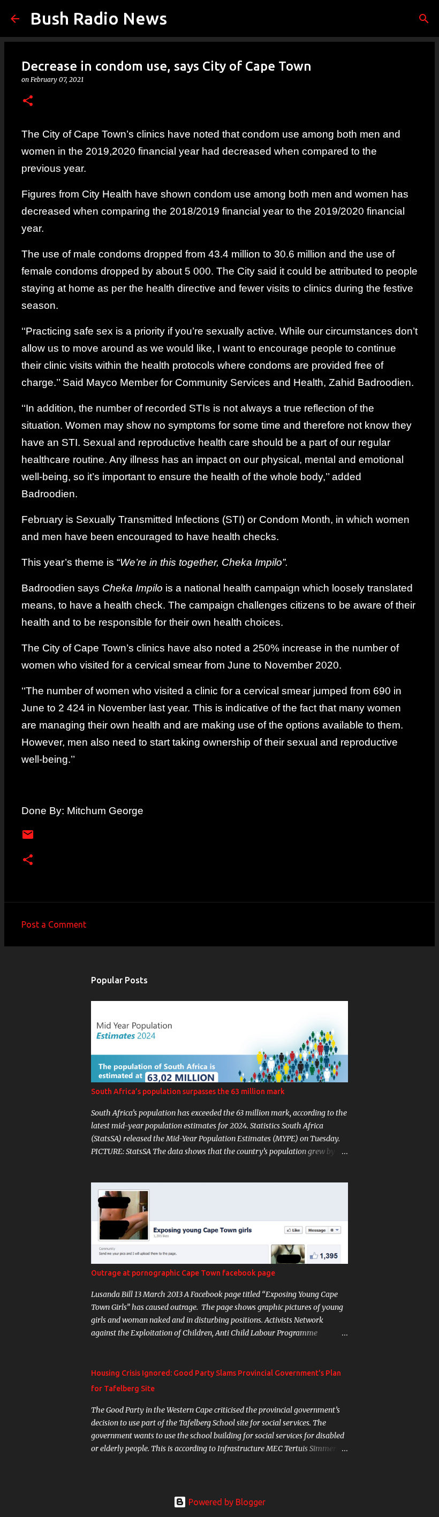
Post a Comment (53, 924)
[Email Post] (27, 838)
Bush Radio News (98, 18)
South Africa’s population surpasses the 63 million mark (188, 1091)
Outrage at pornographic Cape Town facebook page (183, 1273)
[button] (27, 101)
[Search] (182, 19)
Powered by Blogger (226, 1502)
